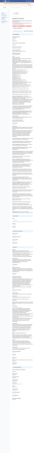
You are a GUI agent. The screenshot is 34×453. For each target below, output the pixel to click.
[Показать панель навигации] (3, 1)
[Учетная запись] (30, 1)
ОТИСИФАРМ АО (14, 390)
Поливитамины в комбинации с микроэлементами (24, 221)
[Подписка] (27, 1)
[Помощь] (28, 1)
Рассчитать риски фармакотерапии (17, 307)
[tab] (17, 31)
